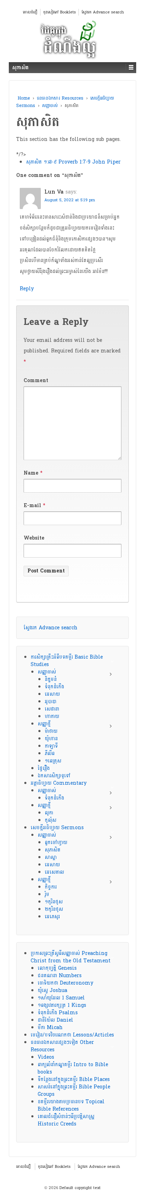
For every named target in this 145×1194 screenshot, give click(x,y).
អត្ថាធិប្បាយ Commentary (59, 783)
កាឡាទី (51, 746)
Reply (27, 288)
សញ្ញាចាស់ (50, 105)
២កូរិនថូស (54, 909)
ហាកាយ (52, 716)
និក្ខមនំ (51, 679)
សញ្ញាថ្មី (44, 723)
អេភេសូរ (52, 916)
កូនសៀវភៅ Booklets (59, 12)
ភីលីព (50, 753)
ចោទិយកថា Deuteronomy (65, 983)
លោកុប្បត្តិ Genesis (57, 968)
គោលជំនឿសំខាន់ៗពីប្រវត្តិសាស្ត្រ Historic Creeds (66, 1120)
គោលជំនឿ (30, 12)
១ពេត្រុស (53, 760)
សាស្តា (51, 857)
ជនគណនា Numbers (60, 975)
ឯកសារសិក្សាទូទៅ (54, 775)
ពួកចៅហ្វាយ (56, 842)
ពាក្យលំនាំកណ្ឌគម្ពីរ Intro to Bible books (73, 1068)
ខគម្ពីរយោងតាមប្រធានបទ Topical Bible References (71, 1105)
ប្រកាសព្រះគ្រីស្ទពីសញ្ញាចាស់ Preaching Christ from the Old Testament (71, 957)
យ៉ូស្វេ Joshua (52, 990)
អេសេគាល (54, 872)
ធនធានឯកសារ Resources (60, 98)
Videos (46, 1057)
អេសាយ (52, 694)
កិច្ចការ (51, 887)
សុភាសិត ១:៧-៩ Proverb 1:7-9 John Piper (73, 162)
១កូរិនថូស (54, 901)
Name (31, 473)
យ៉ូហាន (51, 738)
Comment (36, 380)
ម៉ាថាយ (51, 731)
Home (24, 98)
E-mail (32, 505)
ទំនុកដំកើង (54, 686)
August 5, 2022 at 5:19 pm (69, 200)
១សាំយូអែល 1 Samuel (61, 997)
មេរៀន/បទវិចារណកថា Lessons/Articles (72, 1034)
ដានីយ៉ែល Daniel (55, 1020)
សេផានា (52, 709)
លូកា (49, 812)
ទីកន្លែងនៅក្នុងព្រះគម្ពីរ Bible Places (74, 1079)
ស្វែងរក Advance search (103, 12)
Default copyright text (79, 1187)
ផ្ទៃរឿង (44, 768)
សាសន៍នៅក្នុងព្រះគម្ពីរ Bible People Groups (74, 1090)
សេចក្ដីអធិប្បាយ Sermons (57, 827)
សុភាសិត (53, 849)
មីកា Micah (50, 1027)
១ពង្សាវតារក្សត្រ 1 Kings (62, 1005)
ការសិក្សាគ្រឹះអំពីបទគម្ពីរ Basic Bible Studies (67, 661)
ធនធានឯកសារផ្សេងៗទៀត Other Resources (62, 1046)
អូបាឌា (50, 701)
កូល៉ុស (50, 820)
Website (34, 538)
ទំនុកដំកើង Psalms (58, 1012)
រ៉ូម (47, 894)
